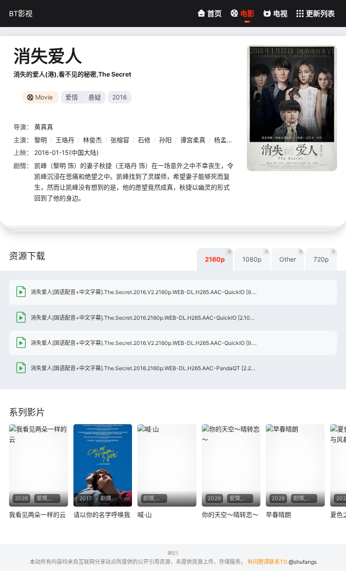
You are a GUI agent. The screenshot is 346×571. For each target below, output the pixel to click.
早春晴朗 (278, 514)
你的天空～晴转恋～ (230, 514)
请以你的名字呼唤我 (101, 514)
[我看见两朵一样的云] (38, 465)
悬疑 (94, 97)
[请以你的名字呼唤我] (102, 465)
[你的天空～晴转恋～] (231, 465)
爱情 (71, 97)
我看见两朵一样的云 (37, 514)
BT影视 (20, 13)
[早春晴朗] (295, 465)
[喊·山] (166, 465)
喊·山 (144, 514)
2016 (119, 97)
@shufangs (303, 561)
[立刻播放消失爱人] (292, 108)
